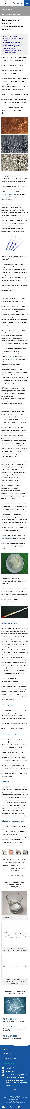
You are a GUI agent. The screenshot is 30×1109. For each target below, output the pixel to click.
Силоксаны (12, 359)
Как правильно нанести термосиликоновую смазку (11, 13)
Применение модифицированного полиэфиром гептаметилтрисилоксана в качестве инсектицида (19, 870)
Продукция (6, 1049)
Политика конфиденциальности (15, 1102)
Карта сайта (14, 1101)
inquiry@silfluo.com (12, 1068)
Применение (6, 1054)
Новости (14, 7)
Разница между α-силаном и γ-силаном (14, 1030)
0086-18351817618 (11, 1071)
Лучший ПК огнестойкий (12, 1038)
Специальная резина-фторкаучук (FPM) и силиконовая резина (16, 861)
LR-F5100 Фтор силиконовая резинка (15, 918)
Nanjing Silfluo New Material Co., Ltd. (14, 1097)
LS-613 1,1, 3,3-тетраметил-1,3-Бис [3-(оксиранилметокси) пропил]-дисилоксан (15, 981)
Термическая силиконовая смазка (11, 194)
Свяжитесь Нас (9, 1063)
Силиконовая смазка (7, 538)
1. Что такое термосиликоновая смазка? (13, 39)
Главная (6, 7)
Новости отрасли (7, 9)
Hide (15, 36)
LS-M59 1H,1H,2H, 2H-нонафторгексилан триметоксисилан (15, 949)
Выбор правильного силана (13, 1021)
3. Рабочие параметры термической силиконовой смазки (14, 51)
